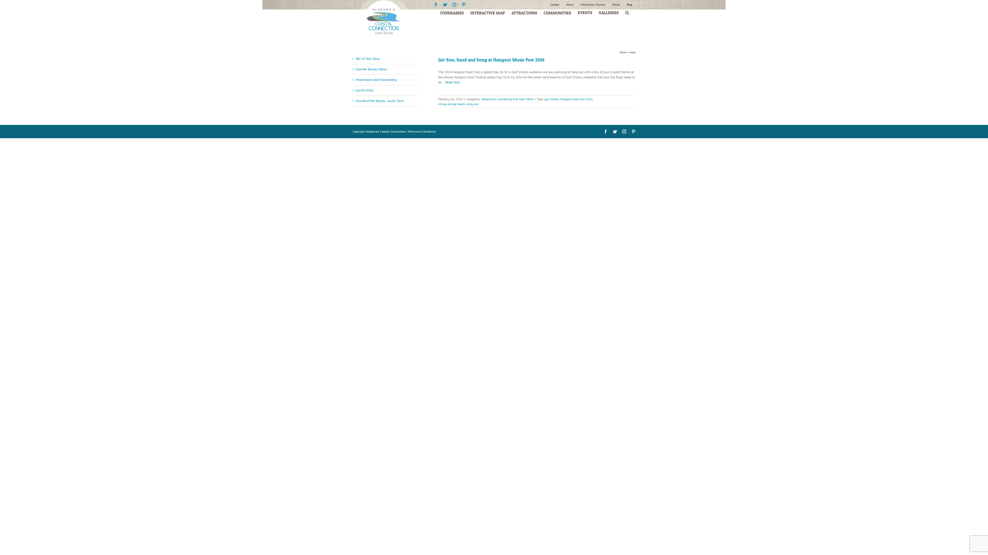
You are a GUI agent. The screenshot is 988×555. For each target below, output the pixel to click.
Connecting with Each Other (515, 99)
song (469, 104)
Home (623, 52)
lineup (442, 104)
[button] (627, 13)
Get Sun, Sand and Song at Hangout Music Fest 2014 (491, 59)
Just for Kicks (364, 90)
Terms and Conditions (422, 131)
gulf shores (551, 99)
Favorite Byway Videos (371, 69)
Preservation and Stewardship (376, 80)
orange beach (456, 104)
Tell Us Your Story (368, 59)
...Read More (451, 82)
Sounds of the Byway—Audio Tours (380, 101)
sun (476, 104)
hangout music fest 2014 (576, 99)
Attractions (488, 99)
